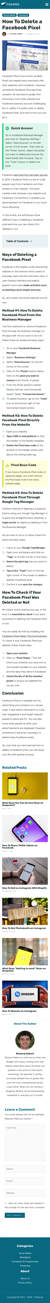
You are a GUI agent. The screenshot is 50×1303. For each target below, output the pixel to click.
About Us (25, 1278)
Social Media (9, 15)
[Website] (25, 1193)
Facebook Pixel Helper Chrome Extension (24, 636)
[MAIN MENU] (47, 4)
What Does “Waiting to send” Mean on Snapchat (24, 969)
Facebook (23, 15)
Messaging (25, 1257)
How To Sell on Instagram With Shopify (24, 888)
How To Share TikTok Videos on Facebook (20, 846)
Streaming (25, 1265)
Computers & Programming (25, 1261)
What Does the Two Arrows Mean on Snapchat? (22, 804)
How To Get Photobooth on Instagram (24, 928)
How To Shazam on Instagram (19, 1011)
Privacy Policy (25, 1282)
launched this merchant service (31, 175)
